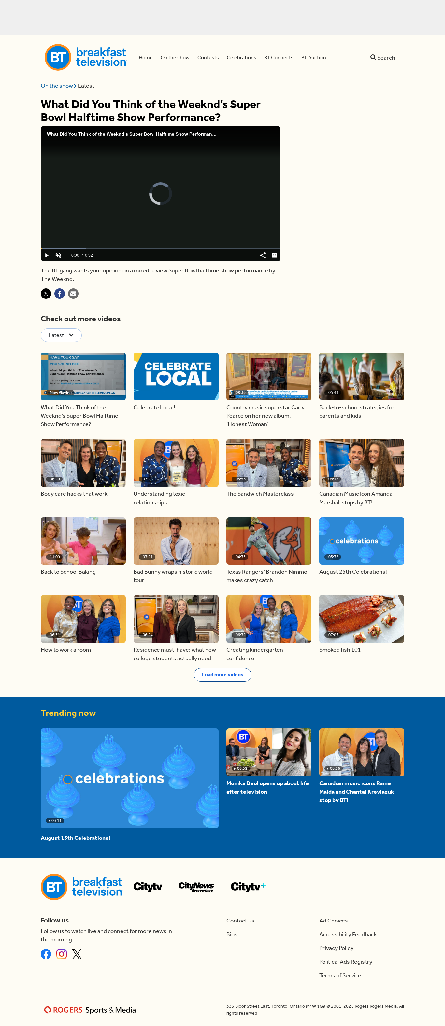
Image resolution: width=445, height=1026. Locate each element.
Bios (231, 934)
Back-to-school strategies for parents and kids (357, 411)
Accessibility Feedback (348, 934)
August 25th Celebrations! (353, 571)
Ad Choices (333, 920)
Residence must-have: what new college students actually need (175, 654)
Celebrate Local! (154, 407)
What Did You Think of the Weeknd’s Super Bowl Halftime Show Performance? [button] (79, 416)
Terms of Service (340, 975)
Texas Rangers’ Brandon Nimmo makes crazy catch (266, 576)
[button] (83, 376)
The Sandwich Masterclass (260, 493)
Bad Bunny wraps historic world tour (173, 576)
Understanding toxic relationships (159, 498)
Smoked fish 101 (340, 649)
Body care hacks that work (74, 493)
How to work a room (66, 649)
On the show (57, 85)
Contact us (240, 920)
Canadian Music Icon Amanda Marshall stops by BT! (356, 498)
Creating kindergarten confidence (254, 654)
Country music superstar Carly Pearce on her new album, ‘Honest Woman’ (265, 416)
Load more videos (222, 675)
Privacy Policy (336, 947)
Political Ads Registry (345, 961)
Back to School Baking (68, 571)
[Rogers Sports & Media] (91, 1010)
